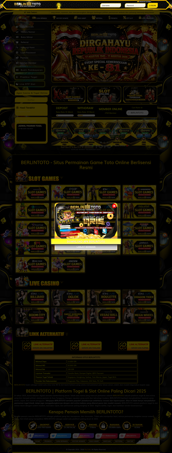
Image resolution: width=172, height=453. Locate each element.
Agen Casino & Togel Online (32, 93)
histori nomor (78, 441)
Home (24, 18)
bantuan (107, 441)
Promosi (113, 18)
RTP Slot (129, 18)
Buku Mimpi (81, 18)
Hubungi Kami (27, 47)
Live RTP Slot (27, 83)
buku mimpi (94, 441)
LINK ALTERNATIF (43, 345)
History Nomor (62, 18)
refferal (119, 441)
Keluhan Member (28, 62)
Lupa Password (147, 18)
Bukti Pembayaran (31, 69)
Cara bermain (41, 18)
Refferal (99, 18)
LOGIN (152, 5)
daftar (130, 441)
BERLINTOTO (19, 384)
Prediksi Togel (28, 76)
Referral (24, 42)
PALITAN (87, 449)
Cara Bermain (26, 26)
